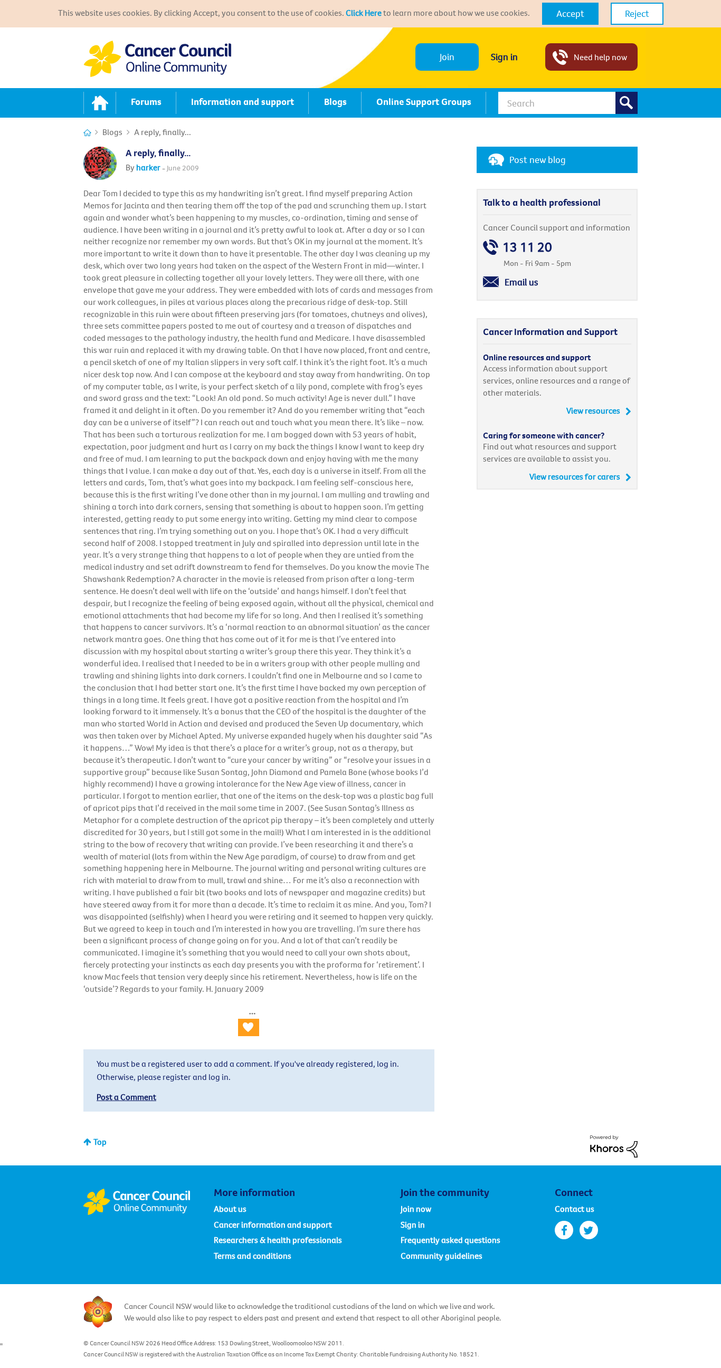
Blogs (112, 132)
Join (447, 57)
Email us (521, 282)
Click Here (364, 12)
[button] (570, 14)
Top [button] (100, 1141)
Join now (416, 1208)
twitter (589, 1230)
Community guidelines (441, 1255)
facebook (564, 1230)
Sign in (504, 57)
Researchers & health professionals (278, 1240)
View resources (593, 410)
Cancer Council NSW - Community (157, 59)
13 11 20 (527, 247)
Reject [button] (637, 13)
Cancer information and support (273, 1224)
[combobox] (568, 103)
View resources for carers (574, 476)
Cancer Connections (87, 133)
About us (230, 1208)
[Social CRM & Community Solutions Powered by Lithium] (614, 1145)
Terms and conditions (252, 1255)
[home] (99, 103)
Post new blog (537, 160)
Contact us (574, 1208)
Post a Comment (126, 1097)
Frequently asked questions (450, 1240)
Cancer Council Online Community (148, 1202)
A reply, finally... (158, 153)
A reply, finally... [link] (162, 132)
